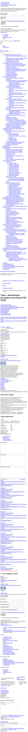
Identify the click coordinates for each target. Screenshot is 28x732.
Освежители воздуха (8, 648)
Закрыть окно (4, 32)
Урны (4, 644)
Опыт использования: (6, 434)
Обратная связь (4, 690)
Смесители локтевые (13, 174)
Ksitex (2, 576)
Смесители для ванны (14, 169)
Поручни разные (12, 138)
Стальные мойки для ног (14, 191)
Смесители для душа (13, 170)
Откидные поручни (13, 133)
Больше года (6, 437)
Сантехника (6, 645)
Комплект (3, 314)
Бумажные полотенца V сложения (17, 233)
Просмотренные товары (6, 625)
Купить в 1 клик (4, 359)
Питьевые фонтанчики (14, 195)
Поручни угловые (13, 139)
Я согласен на (13, 21)
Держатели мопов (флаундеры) (16, 258)
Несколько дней (7, 436)
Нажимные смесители (14, 164)
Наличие (3, 309)
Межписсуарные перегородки (16, 187)
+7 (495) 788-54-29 (5, 2)
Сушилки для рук (7, 636)
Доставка (3, 313)
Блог (4, 38)
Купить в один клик (16, 716)
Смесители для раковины (14, 172)
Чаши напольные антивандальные (17, 193)
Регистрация (6, 47)
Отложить (3, 327)
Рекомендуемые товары (8, 265)
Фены (4, 641)
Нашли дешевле (4, 595)
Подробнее (3, 488)
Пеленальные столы (8, 643)
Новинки (5, 262)
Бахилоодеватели (7, 650)
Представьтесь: (4, 479)
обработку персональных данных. (16, 21)
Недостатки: (3, 454)
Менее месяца (6, 438)
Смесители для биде (13, 168)
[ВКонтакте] (1, 363)
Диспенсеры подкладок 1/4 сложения (17, 122)
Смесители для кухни (14, 171)
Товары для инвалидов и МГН (10, 640)
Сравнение (10, 489)
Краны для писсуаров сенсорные (16, 180)
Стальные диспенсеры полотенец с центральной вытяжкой (17, 113)
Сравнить (8, 327)
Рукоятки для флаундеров (15, 260)
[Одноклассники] (3, 363)
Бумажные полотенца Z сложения (16, 234)
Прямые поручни (13, 140)
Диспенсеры (6, 639)
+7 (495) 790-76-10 (5, 3)
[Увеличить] (13, 317)
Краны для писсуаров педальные (16, 179)
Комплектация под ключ (9, 267)
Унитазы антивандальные (15, 192)
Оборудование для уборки (9, 654)
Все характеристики (5, 334)
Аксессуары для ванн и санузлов (10, 649)
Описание (3, 304)
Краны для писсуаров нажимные (16, 177)
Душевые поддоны (13, 186)
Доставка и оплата (7, 37)
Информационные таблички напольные (18, 259)
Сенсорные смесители (14, 166)
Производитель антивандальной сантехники (13, 266)
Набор (2, 312)
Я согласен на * (13, 715)
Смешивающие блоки (14, 175)
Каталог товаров (4, 50)
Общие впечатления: (5, 466)
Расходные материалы (8, 651)
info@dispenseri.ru (5, 4)
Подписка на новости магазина (8, 271)
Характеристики (4, 306)
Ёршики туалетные (7, 646)
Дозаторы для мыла (7, 638)
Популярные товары (8, 264)
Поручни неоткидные (14, 134)
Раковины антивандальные (15, 190)
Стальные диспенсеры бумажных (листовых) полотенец (16, 85)
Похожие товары (4, 308)
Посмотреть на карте (5, 685)
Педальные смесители (14, 165)
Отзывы (2, 311)
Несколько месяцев (7, 440)
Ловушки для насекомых (9, 653)
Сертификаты (6, 268)
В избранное (3, 490)
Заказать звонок (12, 4)
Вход (4, 46)
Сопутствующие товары (6, 307)
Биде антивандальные (14, 185)
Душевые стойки (13, 163)
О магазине (6, 34)
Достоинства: (4, 442)
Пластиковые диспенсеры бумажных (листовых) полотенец (17, 82)
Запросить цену (12, 729)
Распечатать (3, 364)
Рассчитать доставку (16, 360)
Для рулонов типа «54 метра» (15, 92)
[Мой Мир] (5, 363)
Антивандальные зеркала (14, 184)
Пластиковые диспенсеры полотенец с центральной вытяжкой (18, 110)
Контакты (5, 36)
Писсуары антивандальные (15, 188)
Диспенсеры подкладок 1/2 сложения (17, 121)
